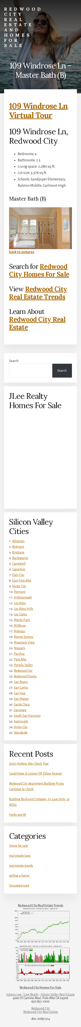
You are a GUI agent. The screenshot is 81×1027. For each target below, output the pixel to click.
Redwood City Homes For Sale (39, 270)
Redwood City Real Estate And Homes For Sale (23, 27)
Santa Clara (22, 704)
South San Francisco (27, 715)
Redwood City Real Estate (37, 323)
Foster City (19, 586)
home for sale (18, 845)
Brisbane (18, 552)
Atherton (18, 541)
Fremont (19, 592)
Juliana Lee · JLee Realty (22, 994)
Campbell (18, 563)
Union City (21, 727)
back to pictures (21, 252)
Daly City (18, 575)
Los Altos (20, 603)
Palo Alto (20, 659)
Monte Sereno (23, 637)
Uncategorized (19, 885)
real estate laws (20, 855)
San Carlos (21, 687)
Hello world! (17, 814)
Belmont (18, 546)
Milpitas (19, 631)
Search (14, 361)
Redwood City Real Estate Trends (38, 293)
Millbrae (20, 625)
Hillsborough (23, 597)
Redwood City (23, 670)
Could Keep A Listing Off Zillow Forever (35, 773)
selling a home (19, 875)
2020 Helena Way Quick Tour (29, 763)
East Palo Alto (21, 580)
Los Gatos (20, 614)
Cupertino (18, 569)
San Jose (19, 693)
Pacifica (19, 653)
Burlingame (20, 558)
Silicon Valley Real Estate (58, 994)
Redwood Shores (25, 676)
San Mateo (21, 699)
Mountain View (24, 642)
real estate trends (21, 865)
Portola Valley (23, 665)
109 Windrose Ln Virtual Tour (38, 110)
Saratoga (20, 710)
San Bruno (21, 682)
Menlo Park (22, 620)
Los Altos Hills (23, 608)
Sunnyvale (21, 721)
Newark (19, 648)
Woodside (20, 732)
